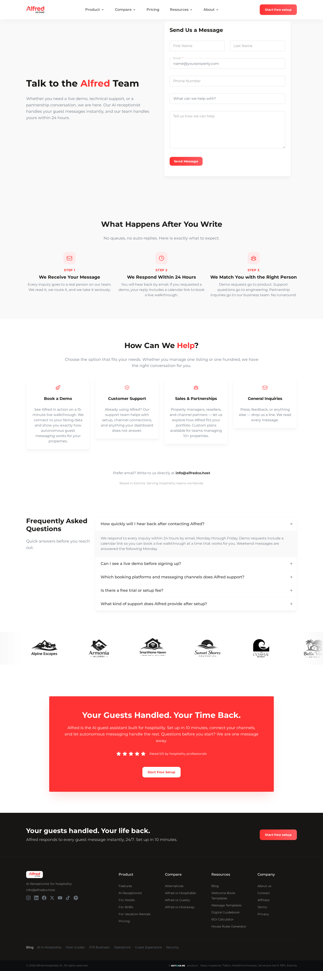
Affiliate (263, 900)
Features (125, 886)
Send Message (186, 161)
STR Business (99, 947)
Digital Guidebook (225, 912)
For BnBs (126, 907)
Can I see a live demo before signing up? (141, 563)
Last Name (243, 46)
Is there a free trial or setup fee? (132, 590)
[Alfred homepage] (34, 874)
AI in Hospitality (49, 947)
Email (177, 58)
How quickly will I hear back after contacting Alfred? (152, 523)
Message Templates (226, 905)
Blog (215, 886)
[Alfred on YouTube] (60, 898)
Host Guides (75, 947)
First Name (182, 46)
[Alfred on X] (52, 898)
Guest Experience (148, 947)
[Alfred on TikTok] (68, 898)
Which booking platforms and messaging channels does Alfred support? (172, 577)
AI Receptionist (130, 893)
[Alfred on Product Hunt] (76, 898)
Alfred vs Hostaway (179, 907)
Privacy (263, 914)
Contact (264, 893)
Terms (262, 907)
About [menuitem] (209, 9)
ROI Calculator (222, 919)
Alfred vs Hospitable (180, 893)
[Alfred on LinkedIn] (36, 898)
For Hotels (127, 900)
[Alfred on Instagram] (28, 898)
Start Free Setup (162, 772)
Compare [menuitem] (123, 9)
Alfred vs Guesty (177, 900)
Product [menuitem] (92, 9)
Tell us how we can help (194, 116)
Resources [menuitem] (179, 9)
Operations (122, 947)
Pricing (124, 921)
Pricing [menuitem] (153, 9)
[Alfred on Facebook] (44, 898)
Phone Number (187, 81)
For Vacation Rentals (135, 914)
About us (264, 886)
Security (172, 947)
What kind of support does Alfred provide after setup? (154, 603)
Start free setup (278, 10)
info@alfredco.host (40, 890)
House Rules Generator (229, 926)
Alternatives (174, 886)
